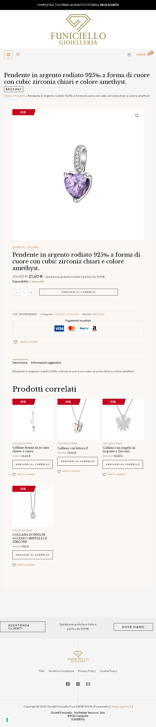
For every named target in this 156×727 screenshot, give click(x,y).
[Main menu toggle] (8, 54)
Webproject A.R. (121, 706)
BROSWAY (14, 89)
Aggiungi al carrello (78, 292)
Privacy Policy (87, 671)
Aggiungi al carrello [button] (33, 464)
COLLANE (32, 247)
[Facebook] (68, 684)
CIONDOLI (18, 247)
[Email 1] (88, 684)
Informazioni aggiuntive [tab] (46, 362)
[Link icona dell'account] (129, 54)
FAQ (41, 671)
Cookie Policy (108, 671)
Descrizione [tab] (20, 362)
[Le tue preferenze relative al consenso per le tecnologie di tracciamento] (7, 720)
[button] (18, 54)
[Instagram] (78, 684)
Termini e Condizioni (61, 671)
